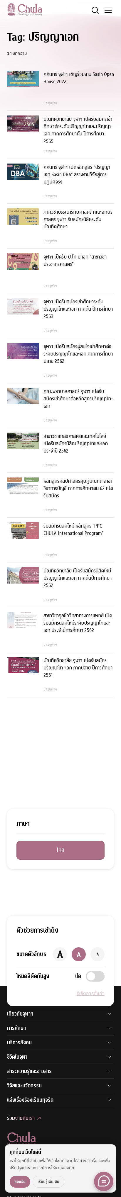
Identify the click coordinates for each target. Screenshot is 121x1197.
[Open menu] (108, 10)
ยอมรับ (20, 1181)
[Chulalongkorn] (24, 9)
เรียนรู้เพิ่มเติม (48, 1181)
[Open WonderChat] (103, 1181)
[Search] (95, 10)
